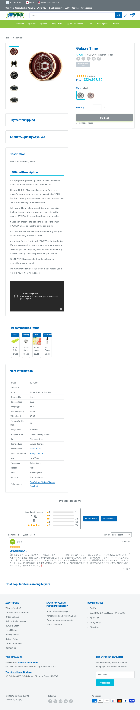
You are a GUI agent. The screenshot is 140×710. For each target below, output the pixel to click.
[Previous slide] (10, 554)
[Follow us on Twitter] (55, 701)
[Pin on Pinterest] (83, 58)
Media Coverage (54, 624)
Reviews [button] (12, 535)
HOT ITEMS (20, 24)
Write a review (91, 518)
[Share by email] (94, 58)
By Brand (43, 24)
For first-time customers (17, 612)
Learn (90, 24)
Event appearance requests (59, 620)
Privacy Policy (12, 634)
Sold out (104, 117)
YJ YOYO (79, 55)
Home (8, 38)
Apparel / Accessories (74, 24)
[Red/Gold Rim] (91, 95)
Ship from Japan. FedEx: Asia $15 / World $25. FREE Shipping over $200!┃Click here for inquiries (48, 8)
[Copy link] (99, 58)
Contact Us (10, 647)
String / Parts (57, 24)
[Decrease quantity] (90, 107)
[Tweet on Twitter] (89, 58)
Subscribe (105, 682)
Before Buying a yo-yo (16, 621)
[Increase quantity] (104, 107)
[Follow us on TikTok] (71, 701)
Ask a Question (109, 518)
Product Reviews (70, 500)
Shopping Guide (102, 24)
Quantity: (80, 107)
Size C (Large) (36, 448)
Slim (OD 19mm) (36, 453)
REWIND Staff (12, 625)
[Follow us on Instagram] (60, 701)
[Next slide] (129, 554)
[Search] (118, 15)
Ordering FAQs (12, 616)
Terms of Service (13, 643)
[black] (80, 95)
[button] (123, 569)
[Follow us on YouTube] (66, 701)
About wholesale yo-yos (58, 611)
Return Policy (11, 639)
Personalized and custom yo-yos (62, 615)
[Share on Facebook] (78, 58)
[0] (131, 15)
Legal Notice (11, 630)
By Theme (32, 24)
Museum (116, 24)
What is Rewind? (13, 608)
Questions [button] (27, 535)
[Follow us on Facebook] (50, 701)
